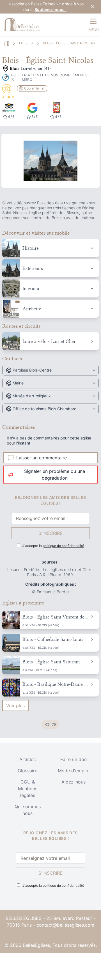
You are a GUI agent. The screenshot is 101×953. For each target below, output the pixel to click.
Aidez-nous (73, 782)
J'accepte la (53, 546)
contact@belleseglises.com (65, 925)
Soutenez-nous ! (50, 9)
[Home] (6, 43)
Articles (27, 759)
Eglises (26, 43)
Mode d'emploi (73, 770)
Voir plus (15, 705)
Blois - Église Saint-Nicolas (69, 43)
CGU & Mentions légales (27, 788)
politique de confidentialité (63, 546)
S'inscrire (50, 533)
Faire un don (73, 759)
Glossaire (27, 770)
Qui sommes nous (28, 810)
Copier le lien (35, 88)
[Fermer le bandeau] (93, 7)
